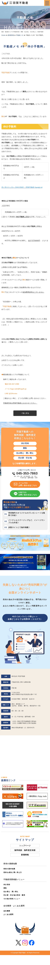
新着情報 (11, 35)
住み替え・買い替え (10, 891)
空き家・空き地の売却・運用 (14, 895)
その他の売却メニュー (11, 899)
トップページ (25, 846)
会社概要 (6, 911)
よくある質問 (8, 914)
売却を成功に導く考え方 (12, 872)
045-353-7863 (27, 473)
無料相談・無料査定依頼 (25, 850)
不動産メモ (20, 35)
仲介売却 (6, 884)
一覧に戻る (25, 413)
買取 (5, 888)
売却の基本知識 (9, 869)
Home (4, 35)
